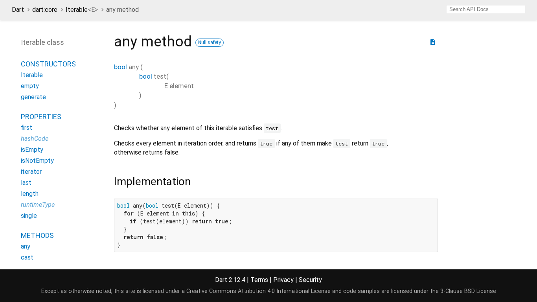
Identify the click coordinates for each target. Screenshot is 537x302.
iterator (31, 171)
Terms (259, 280)
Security (310, 280)
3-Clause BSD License (468, 291)
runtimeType (38, 204)
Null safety (209, 42)
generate (33, 97)
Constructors (48, 64)
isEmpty (32, 149)
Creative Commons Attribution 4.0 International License (258, 291)
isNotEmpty (37, 160)
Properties (41, 116)
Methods (37, 235)
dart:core (44, 9)
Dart (18, 9)
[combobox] (486, 9)
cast (27, 257)
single (29, 215)
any (25, 246)
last (26, 182)
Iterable (82, 9)
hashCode (34, 138)
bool (120, 67)
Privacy (283, 280)
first (26, 127)
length (30, 193)
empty (30, 86)
